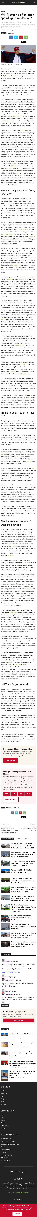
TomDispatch (11, 33)
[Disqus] (18, 980)
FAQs (2, 1123)
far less (10, 279)
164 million (23, 374)
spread (11, 544)
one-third (16, 116)
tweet (9, 76)
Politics (2, 11)
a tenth (12, 371)
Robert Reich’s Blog (6, 1138)
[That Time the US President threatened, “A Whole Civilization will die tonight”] (5, 926)
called (13, 307)
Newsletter (4, 1093)
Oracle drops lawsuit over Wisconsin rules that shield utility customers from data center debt (23, 944)
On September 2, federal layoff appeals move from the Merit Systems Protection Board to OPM (22, 846)
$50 (21, 794)
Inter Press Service (6, 1155)
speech (6, 425)
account (3, 319)
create (28, 589)
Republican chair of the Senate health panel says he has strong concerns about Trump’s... (22, 1073)
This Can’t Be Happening (8, 1141)
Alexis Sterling (13, 1067)
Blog (2, 1099)
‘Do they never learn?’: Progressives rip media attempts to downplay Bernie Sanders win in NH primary (9, 829)
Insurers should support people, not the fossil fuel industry (28, 829)
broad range (17, 664)
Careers (3, 1120)
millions (10, 662)
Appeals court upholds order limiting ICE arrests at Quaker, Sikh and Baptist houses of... (22, 1054)
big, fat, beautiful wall (7, 234)
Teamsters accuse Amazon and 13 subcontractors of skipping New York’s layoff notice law (23, 863)
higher (10, 168)
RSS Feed (3, 1104)
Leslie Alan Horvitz (14, 1047)
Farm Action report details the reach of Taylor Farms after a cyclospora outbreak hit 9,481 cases (23, 890)
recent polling (14, 612)
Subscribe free (10, 760)
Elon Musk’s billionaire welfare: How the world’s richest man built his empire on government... (22, 1064)
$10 (6, 794)
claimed (22, 364)
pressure (29, 461)
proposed (23, 229)
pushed (31, 236)
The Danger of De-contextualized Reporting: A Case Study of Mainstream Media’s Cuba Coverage (23, 898)
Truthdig (3, 1152)
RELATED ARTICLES (7, 839)
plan (2, 454)
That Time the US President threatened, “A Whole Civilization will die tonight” (23, 927)
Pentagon (8, 807)
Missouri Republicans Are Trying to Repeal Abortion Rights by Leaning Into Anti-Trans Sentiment (23, 855)
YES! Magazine (5, 1158)
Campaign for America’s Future (10, 1144)
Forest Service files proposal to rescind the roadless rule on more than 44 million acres (22, 881)
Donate (3, 1117)
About (2, 1115)
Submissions (4, 1125)
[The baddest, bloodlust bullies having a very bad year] (5, 871)
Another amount (10, 799)
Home (2, 1091)
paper (2, 598)
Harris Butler (12, 1058)
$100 (28, 794)
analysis (15, 546)
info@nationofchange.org (22, 1192)
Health (2, 909)
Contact (3, 1128)
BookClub (4, 1102)
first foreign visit (15, 265)
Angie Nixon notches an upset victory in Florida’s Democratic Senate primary (21, 918)
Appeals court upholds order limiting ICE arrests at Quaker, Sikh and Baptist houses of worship (23, 935)
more (16, 173)
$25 (14, 794)
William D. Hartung (8, 30)
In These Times (5, 1160)
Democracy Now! (6, 1149)
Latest (3, 1096)
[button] (34, 2)
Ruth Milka (12, 1077)
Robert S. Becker (13, 1038)
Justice (2, 847)
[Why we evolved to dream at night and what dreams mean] (4, 1044)
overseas (10, 555)
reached (9, 121)
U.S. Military (16, 807)
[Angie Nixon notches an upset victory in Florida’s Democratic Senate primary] (5, 918)
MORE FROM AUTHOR (21, 839)
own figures (27, 562)
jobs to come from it (30, 277)
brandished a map (20, 345)
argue (28, 397)
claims (23, 130)
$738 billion (14, 166)
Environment (4, 881)
